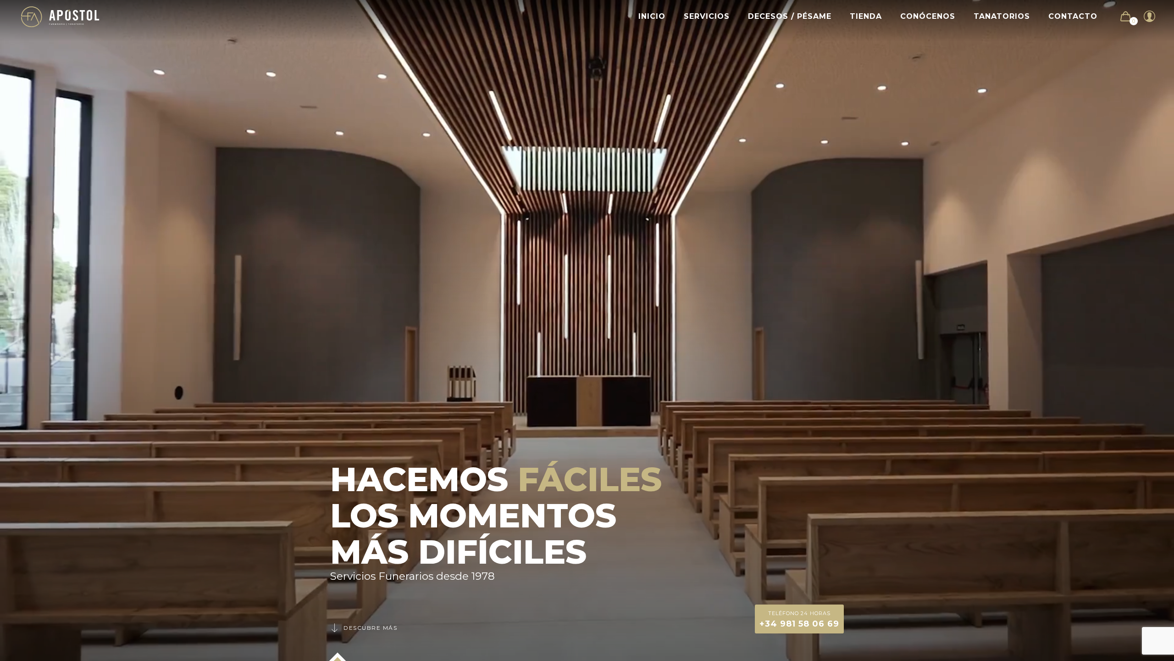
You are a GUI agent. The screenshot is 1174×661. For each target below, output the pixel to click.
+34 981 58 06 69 (799, 619)
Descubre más (370, 627)
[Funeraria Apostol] (60, 16)
